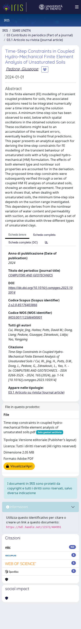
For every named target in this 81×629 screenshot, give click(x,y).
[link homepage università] (51, 7)
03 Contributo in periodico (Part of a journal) (40, 35)
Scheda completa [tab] (44, 235)
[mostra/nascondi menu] (77, 7)
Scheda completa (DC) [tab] (23, 242)
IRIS (5, 30)
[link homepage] (14, 7)
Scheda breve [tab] (17, 234)
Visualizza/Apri (20, 466)
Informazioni (18, 507)
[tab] (46, 242)
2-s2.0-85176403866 (22, 305)
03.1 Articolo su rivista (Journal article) (35, 40)
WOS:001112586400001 (25, 317)
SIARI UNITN (21, 30)
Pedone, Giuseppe (22, 68)
